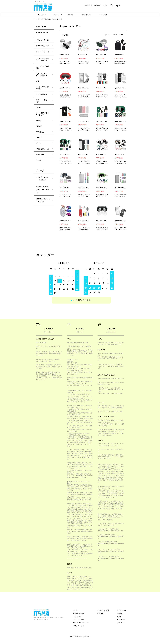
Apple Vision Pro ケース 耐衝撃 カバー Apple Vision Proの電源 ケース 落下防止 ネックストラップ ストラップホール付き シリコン (65, 154)
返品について (77, 616)
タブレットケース (42, 40)
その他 (38, 160)
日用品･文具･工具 (42, 148)
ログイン (105, 5)
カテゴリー (41, 14)
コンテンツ (56, 14)
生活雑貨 (39, 126)
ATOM (103, 613)
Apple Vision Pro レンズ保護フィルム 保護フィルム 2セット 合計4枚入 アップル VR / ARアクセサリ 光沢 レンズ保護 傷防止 (102, 221)
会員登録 (119, 613)
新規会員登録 (97, 5)
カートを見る (121, 619)
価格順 (115, 35)
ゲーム (38, 143)
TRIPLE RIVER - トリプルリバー (43, 200)
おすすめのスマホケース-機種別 (42, 178)
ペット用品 (40, 154)
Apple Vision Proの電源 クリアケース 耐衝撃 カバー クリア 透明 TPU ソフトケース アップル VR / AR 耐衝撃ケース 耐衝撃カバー (84, 121)
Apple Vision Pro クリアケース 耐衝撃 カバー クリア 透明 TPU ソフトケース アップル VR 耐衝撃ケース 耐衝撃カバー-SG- (65, 55)
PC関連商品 (40, 132)
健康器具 (39, 120)
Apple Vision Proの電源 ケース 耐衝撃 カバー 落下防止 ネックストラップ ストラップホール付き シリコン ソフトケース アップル (102, 121)
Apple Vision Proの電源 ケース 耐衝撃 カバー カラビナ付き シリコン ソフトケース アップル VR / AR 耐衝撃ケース (65, 121)
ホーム (35, 19)
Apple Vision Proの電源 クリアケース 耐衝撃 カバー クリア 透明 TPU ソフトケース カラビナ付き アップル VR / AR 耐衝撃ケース (84, 187)
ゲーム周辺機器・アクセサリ (42, 114)
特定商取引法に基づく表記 (81, 623)
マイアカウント (88, 5)
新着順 (122, 35)
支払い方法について (79, 619)
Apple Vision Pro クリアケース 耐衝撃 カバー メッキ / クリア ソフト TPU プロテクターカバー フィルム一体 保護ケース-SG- (120, 154)
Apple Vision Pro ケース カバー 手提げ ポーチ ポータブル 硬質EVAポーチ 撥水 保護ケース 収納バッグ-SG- (120, 55)
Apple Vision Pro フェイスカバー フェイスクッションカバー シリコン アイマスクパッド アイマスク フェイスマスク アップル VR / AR (102, 187)
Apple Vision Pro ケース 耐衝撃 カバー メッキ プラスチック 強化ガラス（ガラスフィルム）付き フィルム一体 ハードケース (102, 154)
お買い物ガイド (86, 15)
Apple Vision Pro (57, 19)
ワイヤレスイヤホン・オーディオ (42, 59)
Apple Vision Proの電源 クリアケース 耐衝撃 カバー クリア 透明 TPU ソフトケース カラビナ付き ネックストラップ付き (120, 187)
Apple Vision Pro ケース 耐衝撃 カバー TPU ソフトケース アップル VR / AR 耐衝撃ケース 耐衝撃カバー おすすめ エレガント (102, 55)
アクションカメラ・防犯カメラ (41, 74)
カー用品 (39, 137)
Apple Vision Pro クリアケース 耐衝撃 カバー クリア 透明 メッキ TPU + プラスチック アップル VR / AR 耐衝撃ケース (84, 55)
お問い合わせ (103, 15)
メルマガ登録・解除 (103, 610)
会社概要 (70, 15)
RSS (98, 613)
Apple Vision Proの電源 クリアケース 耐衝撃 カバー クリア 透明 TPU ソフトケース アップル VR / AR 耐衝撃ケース (84, 88)
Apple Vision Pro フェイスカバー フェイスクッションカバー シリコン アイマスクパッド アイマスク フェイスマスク (65, 88)
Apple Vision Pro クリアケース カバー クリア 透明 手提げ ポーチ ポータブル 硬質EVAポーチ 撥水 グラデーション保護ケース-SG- (65, 221)
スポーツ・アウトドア (42, 101)
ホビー (38, 107)
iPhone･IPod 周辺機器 (45, 19)
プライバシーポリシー (79, 626)
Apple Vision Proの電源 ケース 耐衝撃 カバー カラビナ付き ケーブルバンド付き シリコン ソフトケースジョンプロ (102, 88)
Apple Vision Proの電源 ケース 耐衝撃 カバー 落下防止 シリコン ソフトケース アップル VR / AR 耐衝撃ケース (84, 154)
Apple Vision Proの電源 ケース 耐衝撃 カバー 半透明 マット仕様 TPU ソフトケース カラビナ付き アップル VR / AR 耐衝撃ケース (120, 221)
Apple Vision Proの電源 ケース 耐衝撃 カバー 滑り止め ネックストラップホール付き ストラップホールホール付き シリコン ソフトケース (120, 88)
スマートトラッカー (42, 52)
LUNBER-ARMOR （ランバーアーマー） (42, 189)
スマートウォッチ (42, 45)
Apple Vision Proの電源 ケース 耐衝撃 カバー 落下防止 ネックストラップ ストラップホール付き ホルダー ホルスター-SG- (84, 221)
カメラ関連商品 (41, 94)
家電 (37, 81)
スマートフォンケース (42, 33)
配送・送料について (79, 613)
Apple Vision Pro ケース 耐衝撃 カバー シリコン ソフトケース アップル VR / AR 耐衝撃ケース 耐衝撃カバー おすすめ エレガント (120, 121)
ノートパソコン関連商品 (42, 88)
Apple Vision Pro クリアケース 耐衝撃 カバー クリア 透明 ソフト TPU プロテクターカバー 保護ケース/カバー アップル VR (65, 187)
